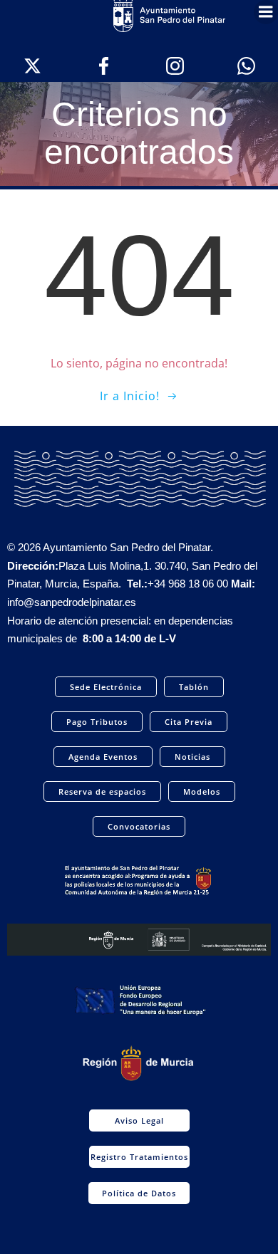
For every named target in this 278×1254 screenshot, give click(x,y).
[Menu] (266, 12)
